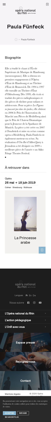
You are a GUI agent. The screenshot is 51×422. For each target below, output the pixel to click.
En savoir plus (12, 417)
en (30, 295)
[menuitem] (26, 295)
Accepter (9, 413)
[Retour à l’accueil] (25, 11)
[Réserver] (42, 250)
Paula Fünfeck (28, 39)
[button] (4, 4)
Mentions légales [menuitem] (12, 394)
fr (27, 295)
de (34, 295)
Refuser (23, 413)
